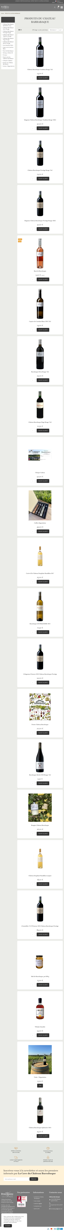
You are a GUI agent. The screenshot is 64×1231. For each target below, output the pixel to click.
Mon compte (37, 1201)
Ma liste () (60, 2)
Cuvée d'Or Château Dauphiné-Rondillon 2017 (40, 573)
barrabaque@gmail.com (56, 1209)
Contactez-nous (37, 1206)
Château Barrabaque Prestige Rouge (8, 31)
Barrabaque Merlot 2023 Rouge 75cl (40, 775)
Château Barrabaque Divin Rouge (8, 28)
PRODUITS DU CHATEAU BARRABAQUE (9, 19)
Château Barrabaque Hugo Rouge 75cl (40, 422)
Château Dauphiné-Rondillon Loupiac (40, 876)
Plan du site (36, 1208)
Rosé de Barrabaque (40, 271)
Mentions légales (38, 1203)
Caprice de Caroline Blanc (8, 48)
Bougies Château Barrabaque (40, 825)
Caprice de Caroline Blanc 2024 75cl (40, 321)
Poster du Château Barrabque (8, 63)
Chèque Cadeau (40, 473)
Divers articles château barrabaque (8, 57)
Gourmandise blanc (8, 45)
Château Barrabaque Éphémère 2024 (8, 24)
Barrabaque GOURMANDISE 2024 (40, 624)
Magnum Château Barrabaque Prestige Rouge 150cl (40, 221)
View (40, 1085)
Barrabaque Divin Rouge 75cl (40, 372)
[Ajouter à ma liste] (60, 39)
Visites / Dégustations (8, 66)
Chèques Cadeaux (7, 60)
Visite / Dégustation (40, 1077)
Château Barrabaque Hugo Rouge (8, 39)
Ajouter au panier (43, 78)
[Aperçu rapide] (60, 42)
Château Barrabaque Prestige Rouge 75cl (40, 170)
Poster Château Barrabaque (40, 724)
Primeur (5, 55)
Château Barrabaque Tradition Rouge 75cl (40, 69)
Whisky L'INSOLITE (8, 53)
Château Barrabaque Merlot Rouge (8, 42)
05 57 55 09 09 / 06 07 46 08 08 (55, 1205)
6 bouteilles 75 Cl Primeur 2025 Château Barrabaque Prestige (40, 926)
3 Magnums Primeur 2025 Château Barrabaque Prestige (40, 674)
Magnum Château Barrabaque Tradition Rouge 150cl (40, 120)
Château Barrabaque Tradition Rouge (8, 35)
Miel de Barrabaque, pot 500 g (40, 976)
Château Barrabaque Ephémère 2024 (40, 1128)
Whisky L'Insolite (40, 1027)
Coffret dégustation (40, 523)
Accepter (7, 1226)
